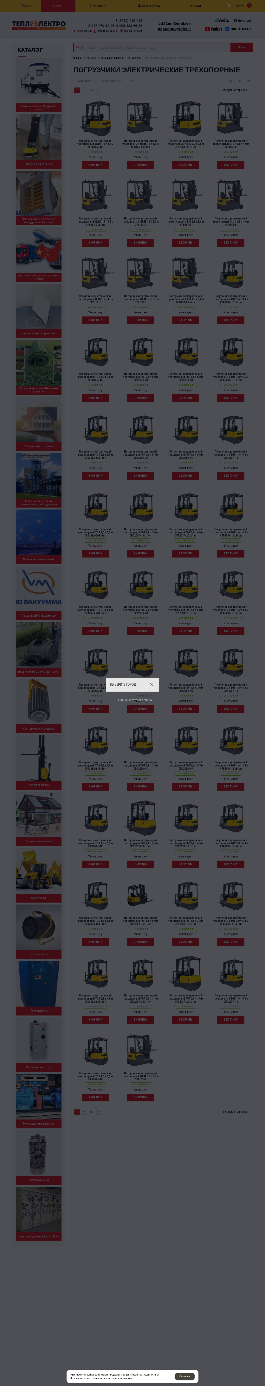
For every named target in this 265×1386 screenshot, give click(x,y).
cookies (90, 1374)
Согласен (184, 1376)
